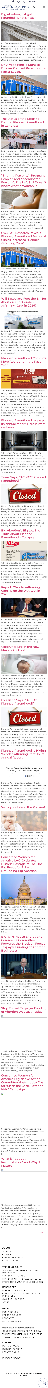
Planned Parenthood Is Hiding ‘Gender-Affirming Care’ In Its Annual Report (23, 754)
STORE (5, 1302)
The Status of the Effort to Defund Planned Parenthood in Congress (22, 122)
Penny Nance (10, 1312)
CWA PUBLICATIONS (13, 1299)
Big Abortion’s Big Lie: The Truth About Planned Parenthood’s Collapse (20, 534)
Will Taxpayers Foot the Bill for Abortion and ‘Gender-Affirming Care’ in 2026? (23, 302)
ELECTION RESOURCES (14, 1291)
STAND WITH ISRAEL (13, 1276)
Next (43, 1232)
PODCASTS (8, 1318)
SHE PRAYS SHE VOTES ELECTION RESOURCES (20, 1271)
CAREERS (7, 1254)
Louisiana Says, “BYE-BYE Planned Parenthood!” (20, 701)
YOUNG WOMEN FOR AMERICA (18, 1337)
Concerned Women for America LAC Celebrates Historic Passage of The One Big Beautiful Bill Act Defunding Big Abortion (22, 864)
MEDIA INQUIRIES (11, 1321)
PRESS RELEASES (11, 1315)
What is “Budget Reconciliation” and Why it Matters (20, 1162)
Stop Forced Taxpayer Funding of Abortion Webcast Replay (24, 1009)
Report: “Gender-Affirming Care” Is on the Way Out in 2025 (20, 590)
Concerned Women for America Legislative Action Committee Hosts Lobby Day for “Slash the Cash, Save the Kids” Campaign (22, 1082)
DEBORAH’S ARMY (12, 1349)
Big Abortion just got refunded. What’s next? (18, 15)
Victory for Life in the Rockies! (23, 807)
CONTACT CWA (10, 1261)
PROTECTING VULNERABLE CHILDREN (22, 1282)
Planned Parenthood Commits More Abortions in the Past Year (23, 361)
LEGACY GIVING (10, 1352)
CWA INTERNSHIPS (12, 1257)
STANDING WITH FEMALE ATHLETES (21, 1279)
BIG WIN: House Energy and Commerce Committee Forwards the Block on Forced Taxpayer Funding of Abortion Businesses (23, 943)
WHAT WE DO (9, 1251)
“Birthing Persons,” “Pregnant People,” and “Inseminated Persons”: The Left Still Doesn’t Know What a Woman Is (23, 181)
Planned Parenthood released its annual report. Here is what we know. (23, 424)
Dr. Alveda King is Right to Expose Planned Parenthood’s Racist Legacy (23, 68)
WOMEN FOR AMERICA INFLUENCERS (22, 1334)
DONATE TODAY (10, 1346)
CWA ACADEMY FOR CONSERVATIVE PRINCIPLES (21, 1295)
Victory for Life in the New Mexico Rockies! (20, 648)
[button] (44, 7)
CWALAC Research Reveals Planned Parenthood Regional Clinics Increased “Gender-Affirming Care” (23, 238)
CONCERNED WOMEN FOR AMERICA (21, 1331)
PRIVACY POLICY (11, 1358)
